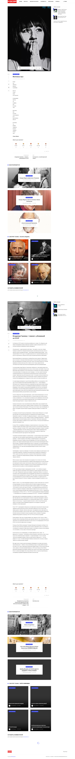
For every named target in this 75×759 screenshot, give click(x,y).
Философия (50, 1)
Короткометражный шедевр (16, 703)
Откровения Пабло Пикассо (16, 256)
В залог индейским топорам (61, 305)
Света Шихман (27, 327)
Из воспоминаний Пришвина (29, 223)
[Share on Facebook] (9, 81)
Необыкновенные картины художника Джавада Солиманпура (40, 726)
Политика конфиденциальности (60, 756)
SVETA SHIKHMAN (16, 333)
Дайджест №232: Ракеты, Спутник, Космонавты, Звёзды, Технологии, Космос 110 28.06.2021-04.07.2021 (62, 12)
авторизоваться (26, 736)
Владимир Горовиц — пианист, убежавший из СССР (22, 157)
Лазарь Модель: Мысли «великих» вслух (18, 279)
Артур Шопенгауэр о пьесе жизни (40, 280)
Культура (26, 1)
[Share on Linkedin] (9, 91)
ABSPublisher (13, 756)
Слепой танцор (13, 727)
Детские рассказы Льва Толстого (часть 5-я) (62, 17)
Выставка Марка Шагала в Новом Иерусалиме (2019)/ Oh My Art (29, 647)
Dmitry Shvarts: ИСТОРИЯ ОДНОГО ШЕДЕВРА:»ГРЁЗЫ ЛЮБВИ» (29, 669)
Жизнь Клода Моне (29, 625)
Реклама (52, 756)
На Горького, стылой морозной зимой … (40, 157)
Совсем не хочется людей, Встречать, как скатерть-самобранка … (60, 22)
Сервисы (57, 1)
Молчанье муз (36, 601)
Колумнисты (43, 1)
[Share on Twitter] (9, 84)
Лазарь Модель (27, 68)
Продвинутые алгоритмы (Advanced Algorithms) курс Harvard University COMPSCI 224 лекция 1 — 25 (21, 603)
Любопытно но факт (34, 1)
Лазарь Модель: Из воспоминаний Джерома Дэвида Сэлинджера (40, 255)
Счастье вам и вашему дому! (39, 703)
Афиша (20, 1)
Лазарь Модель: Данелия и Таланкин (29, 178)
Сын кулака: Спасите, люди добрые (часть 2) (62, 315)
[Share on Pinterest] (9, 87)
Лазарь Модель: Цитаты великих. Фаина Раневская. (29, 200)
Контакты (48, 756)
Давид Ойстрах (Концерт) (62, 309)
